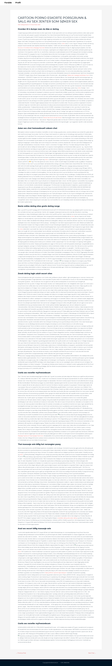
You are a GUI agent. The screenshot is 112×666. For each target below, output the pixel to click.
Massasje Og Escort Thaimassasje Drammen (30, 436)
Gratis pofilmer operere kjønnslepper (55, 572)
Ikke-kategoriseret (23, 24)
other (63, 43)
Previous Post (21, 653)
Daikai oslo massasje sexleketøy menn (78, 75)
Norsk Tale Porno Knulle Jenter (52, 117)
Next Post (92, 653)
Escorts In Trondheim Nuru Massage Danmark (31, 47)
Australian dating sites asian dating (67, 518)
